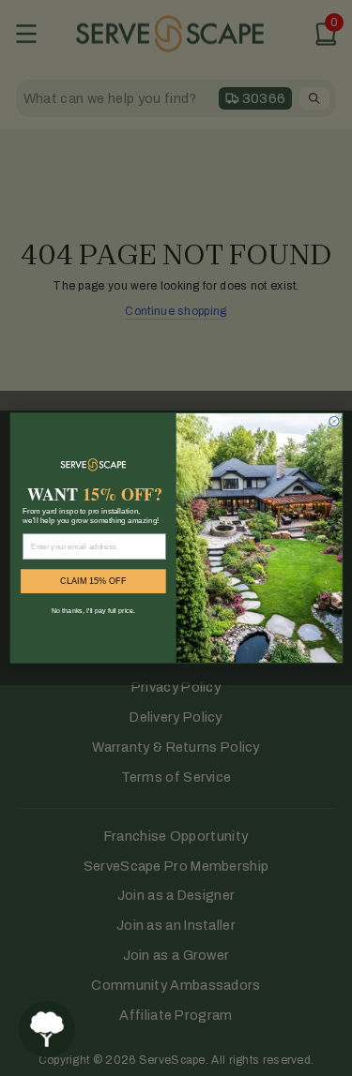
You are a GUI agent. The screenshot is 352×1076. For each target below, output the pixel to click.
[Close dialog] (333, 421)
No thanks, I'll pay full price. (92, 610)
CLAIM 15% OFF (93, 581)
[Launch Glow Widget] (47, 1029)
